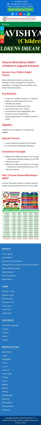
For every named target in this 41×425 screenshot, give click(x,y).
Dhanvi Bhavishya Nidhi (11, 268)
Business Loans (8, 295)
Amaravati (6, 410)
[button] (5, 24)
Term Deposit (7, 254)
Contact (5, 333)
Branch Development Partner (20, 10)
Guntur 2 (5, 370)
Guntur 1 (5, 366)
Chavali (5, 377)
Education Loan (8, 302)
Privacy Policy (20, 423)
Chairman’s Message (10, 325)
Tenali (4, 356)
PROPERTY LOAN (8, 291)
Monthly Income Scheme (12, 261)
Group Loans (7, 306)
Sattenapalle (7, 402)
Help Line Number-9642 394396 (20, 6)
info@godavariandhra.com (20, 4)
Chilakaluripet (7, 395)
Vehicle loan (7, 313)
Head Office (7, 352)
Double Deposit (8, 272)
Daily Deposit (7, 279)
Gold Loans (6, 309)
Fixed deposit (7, 257)
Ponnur (5, 381)
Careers (5, 329)
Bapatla (5, 388)
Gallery (5, 336)
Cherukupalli (7, 374)
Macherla (5, 399)
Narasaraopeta (8, 406)
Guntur (5, 363)
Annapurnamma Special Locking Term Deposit (20, 265)
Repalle (5, 385)
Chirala (5, 392)
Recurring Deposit (9, 276)
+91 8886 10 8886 (21, 2)
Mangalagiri (6, 359)
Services (5, 340)
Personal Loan (7, 299)
